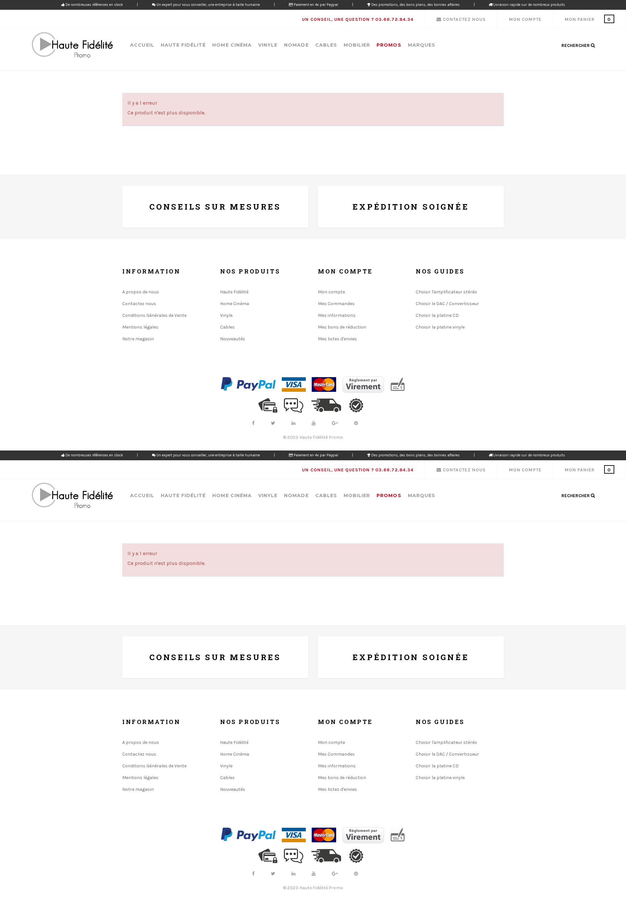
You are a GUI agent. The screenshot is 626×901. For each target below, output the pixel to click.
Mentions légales (140, 327)
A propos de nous (140, 292)
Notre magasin (138, 339)
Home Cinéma (232, 45)
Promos (389, 45)
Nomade (296, 45)
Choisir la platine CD (437, 315)
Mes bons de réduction (342, 327)
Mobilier (357, 45)
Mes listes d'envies (337, 339)
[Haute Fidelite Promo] (72, 45)
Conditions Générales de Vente (154, 315)
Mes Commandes (336, 303)
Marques (421, 45)
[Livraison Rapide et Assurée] (329, 405)
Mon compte (331, 292)
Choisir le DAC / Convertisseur (447, 303)
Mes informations (337, 315)
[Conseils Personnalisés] (296, 405)
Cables (326, 45)
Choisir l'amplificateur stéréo (446, 292)
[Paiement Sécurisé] (270, 405)
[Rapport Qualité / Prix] (358, 405)
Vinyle (267, 45)
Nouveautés (232, 339)
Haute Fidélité (183, 45)
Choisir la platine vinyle (440, 327)
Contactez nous (139, 303)
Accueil (142, 45)
